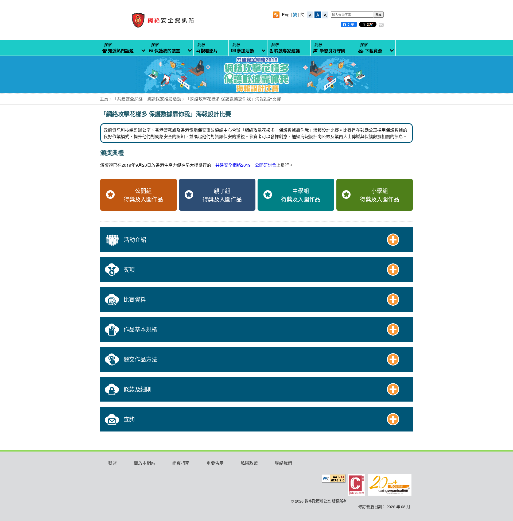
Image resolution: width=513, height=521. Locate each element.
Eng (286, 14)
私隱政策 (249, 463)
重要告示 (215, 463)
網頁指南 (180, 463)
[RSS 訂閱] (276, 15)
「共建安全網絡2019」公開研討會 (243, 165)
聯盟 (112, 463)
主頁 (104, 99)
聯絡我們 (283, 463)
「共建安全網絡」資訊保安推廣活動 (147, 99)
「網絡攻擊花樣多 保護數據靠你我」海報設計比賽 (233, 99)
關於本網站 (144, 463)
